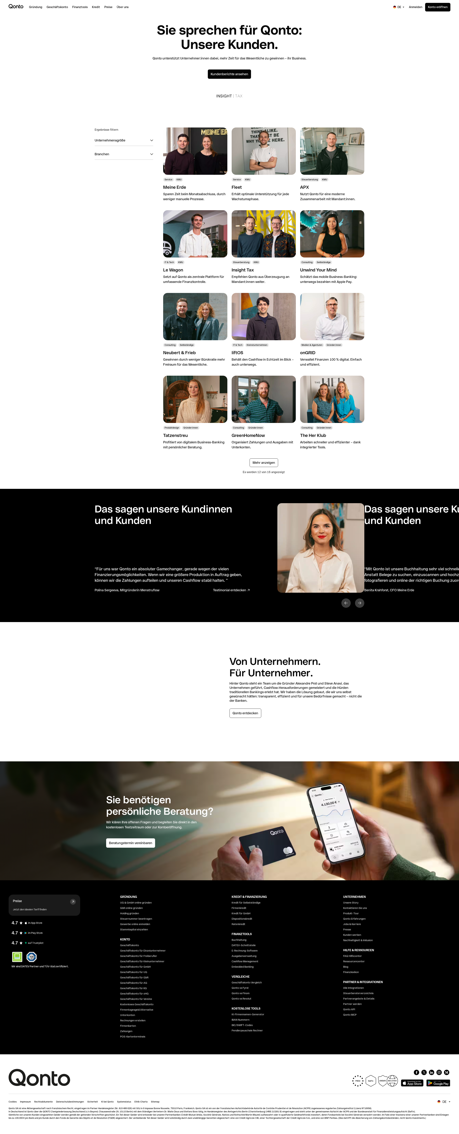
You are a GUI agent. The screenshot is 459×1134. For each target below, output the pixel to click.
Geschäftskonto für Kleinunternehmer (142, 961)
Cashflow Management (245, 961)
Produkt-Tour (351, 913)
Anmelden (415, 7)
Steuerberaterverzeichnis (358, 993)
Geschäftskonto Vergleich (247, 982)
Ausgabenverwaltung (244, 956)
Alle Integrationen (353, 987)
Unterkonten (127, 1015)
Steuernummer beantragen (136, 918)
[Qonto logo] (16, 6)
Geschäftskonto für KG (133, 988)
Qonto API (349, 1009)
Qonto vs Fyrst (240, 987)
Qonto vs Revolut (241, 998)
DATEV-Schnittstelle (244, 945)
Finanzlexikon (351, 972)
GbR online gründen (131, 908)
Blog (345, 966)
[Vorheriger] (346, 603)
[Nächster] (359, 603)
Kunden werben (352, 934)
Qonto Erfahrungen (354, 918)
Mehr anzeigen (264, 462)
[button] (124, 140)
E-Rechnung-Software (245, 950)
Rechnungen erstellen (132, 1020)
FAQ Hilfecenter (352, 956)
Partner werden (352, 1004)
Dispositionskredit (242, 918)
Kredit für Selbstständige (246, 902)
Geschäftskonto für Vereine (136, 999)
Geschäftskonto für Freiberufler (138, 956)
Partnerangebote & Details (358, 998)
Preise (17, 901)
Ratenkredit (238, 924)
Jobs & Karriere (352, 924)
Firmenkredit (239, 908)
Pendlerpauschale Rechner (247, 1030)
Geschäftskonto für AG (133, 982)
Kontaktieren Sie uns (355, 908)
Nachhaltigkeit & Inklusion (358, 940)
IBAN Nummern (240, 1019)
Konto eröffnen (438, 7)
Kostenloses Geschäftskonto (136, 1004)
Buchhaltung (239, 939)
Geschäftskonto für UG (133, 972)
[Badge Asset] (416, 1072)
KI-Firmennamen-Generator (248, 1014)
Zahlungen (126, 1031)
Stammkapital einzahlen (134, 929)
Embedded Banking (243, 966)
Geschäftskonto (129, 945)
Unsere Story (350, 902)
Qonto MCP (350, 1014)
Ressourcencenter (354, 961)
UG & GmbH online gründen (136, 902)
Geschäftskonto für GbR (134, 977)
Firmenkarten (128, 1025)
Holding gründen (129, 913)
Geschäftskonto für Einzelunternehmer (143, 950)
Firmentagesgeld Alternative (136, 1009)
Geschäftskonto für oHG (134, 993)
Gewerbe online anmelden (135, 924)
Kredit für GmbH (241, 913)
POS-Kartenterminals (132, 1036)
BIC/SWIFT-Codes (242, 1025)
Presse (347, 929)
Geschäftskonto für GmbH (135, 966)
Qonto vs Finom (241, 993)
